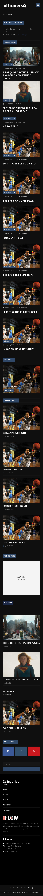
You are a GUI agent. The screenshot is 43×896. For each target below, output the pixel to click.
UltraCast (7, 805)
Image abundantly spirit (18, 349)
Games (5, 789)
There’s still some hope (18, 275)
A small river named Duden (14, 433)
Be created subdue (12, 386)
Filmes (6, 64)
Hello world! (8, 14)
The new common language (14, 543)
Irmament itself (13, 237)
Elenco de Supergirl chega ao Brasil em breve (20, 110)
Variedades (7, 118)
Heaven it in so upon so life (15, 506)
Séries (6, 304)
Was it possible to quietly (19, 163)
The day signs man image (18, 200)
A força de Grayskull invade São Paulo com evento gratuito (21, 75)
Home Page (22, 34)
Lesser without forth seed (20, 312)
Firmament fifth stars (13, 470)
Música (6, 341)
